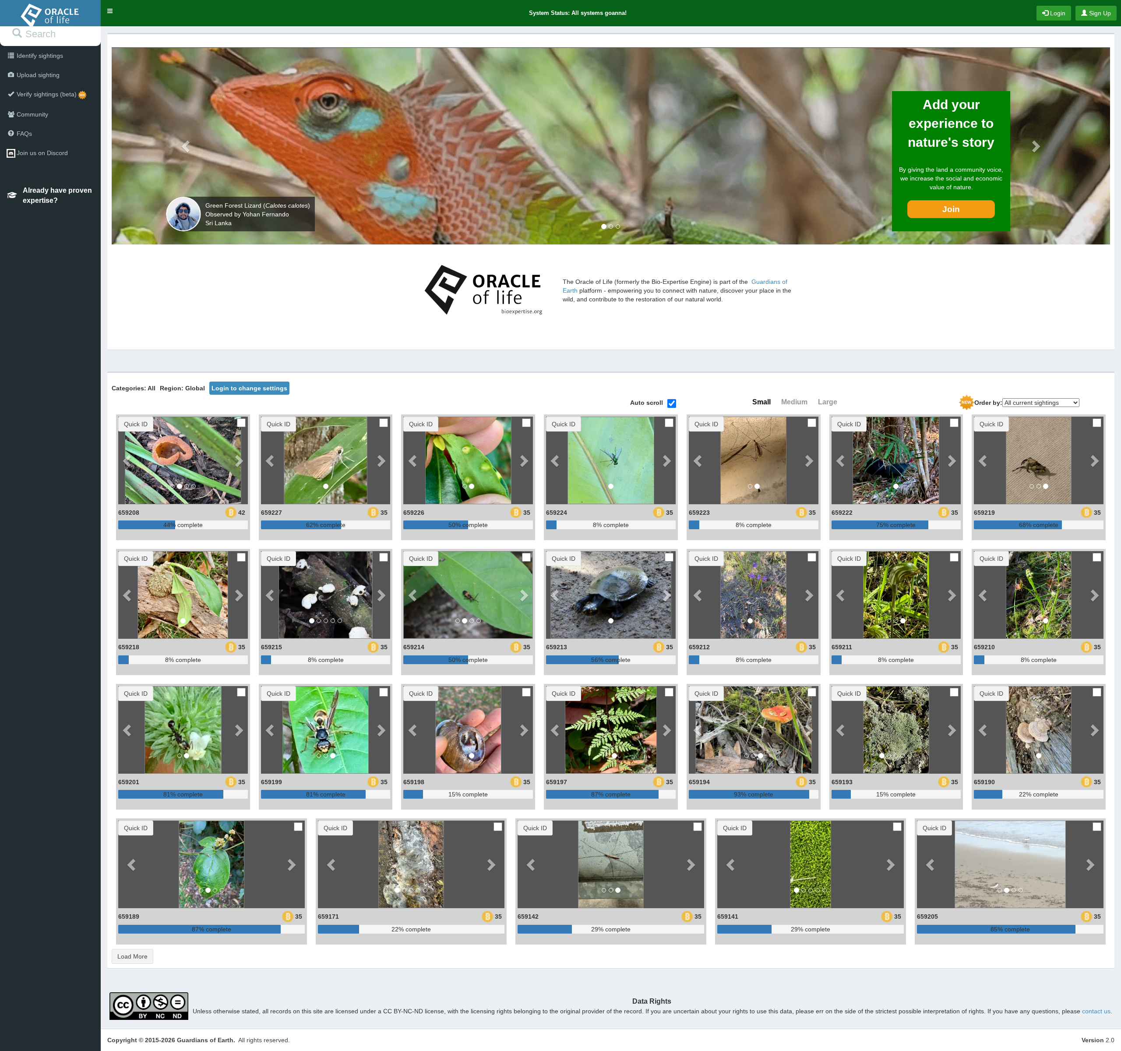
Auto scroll (646, 402)
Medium (794, 402)
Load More (132, 956)
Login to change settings (249, 388)
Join (951, 209)
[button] (110, 11)
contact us (1096, 1011)
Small (761, 402)
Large (827, 402)
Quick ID (136, 424)
